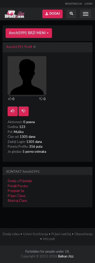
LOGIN (88, 4)
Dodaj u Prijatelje (20, 181)
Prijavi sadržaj (61, 234)
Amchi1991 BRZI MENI (28, 33)
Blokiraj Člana (17, 201)
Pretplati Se (16, 191)
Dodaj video (11, 234)
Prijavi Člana (16, 196)
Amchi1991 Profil (19, 47)
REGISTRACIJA (73, 4)
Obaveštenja (83, 234)
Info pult (49, 239)
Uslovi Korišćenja (35, 234)
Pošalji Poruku (18, 186)
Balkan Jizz (65, 256)
